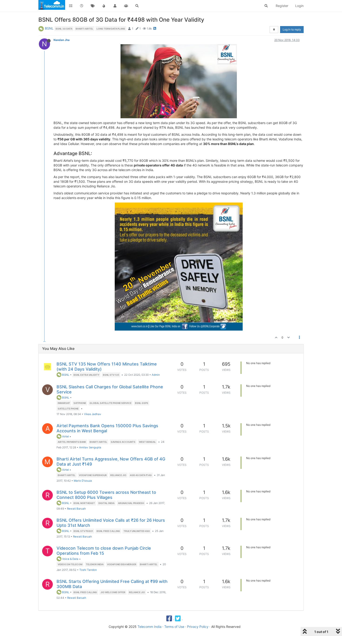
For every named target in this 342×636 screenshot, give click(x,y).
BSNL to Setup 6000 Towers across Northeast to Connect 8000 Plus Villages (106, 495)
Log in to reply (292, 29)
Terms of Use (174, 627)
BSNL (49, 28)
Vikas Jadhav (92, 414)
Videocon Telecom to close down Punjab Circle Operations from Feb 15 (104, 551)
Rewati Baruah (76, 508)
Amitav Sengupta (90, 447)
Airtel (65, 436)
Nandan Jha (62, 40)
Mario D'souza (83, 480)
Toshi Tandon (88, 570)
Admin (156, 374)
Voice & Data (69, 559)
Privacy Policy (197, 627)
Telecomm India (149, 627)
